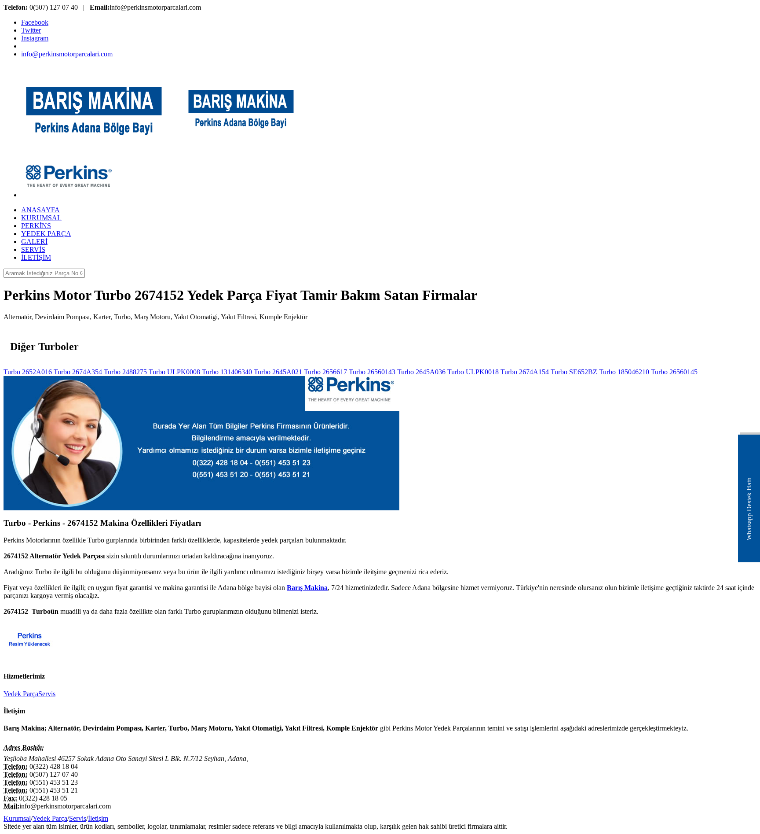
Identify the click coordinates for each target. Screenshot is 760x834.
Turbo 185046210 (624, 372)
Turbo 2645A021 (278, 372)
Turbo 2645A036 (421, 372)
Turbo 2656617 (325, 372)
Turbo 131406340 (227, 372)
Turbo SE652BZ (574, 372)
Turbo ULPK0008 (174, 372)
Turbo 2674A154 (525, 372)
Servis (46, 693)
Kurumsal (17, 818)
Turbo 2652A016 (28, 372)
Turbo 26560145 (674, 372)
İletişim (98, 818)
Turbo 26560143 (372, 372)
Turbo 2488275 (125, 372)
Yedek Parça (21, 693)
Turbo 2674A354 (78, 372)
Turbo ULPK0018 (473, 372)
